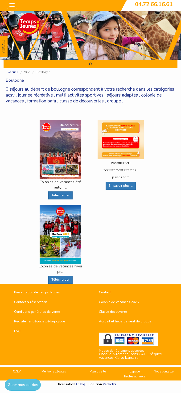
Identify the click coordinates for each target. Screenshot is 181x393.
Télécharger (60, 195)
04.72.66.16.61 (154, 4)
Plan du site (98, 371)
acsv (10, 95)
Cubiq (80, 384)
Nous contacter (164, 371)
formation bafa (41, 101)
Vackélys (109, 384)
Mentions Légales (53, 371)
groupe (114, 101)
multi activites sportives (79, 95)
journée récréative (35, 95)
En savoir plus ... (121, 185)
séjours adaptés (122, 95)
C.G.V (17, 371)
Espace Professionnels (134, 374)
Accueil (13, 72)
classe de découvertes (81, 101)
